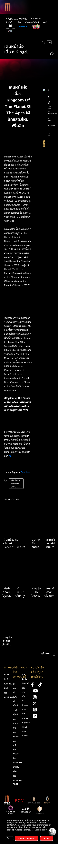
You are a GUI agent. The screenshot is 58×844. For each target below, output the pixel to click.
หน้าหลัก (9, 18)
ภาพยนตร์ (22, 18)
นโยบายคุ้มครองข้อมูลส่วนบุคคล (26, 727)
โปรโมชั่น (9, 22)
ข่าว (19, 22)
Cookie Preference (26, 838)
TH (10, 838)
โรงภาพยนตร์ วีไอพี (17, 780)
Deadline (25, 472)
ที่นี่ (10, 455)
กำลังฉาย (6, 676)
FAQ (45, 22)
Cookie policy (40, 829)
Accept (47, 838)
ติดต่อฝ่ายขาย (25, 709)
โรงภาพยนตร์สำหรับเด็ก (17, 765)
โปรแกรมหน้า (8, 685)
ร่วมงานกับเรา (23, 694)
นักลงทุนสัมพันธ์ (32, 22)
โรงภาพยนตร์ (36, 18)
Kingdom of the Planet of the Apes (15, 483)
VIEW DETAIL (44, 143)
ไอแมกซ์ (15, 688)
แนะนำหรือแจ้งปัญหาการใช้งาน (37, 672)
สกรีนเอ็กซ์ (15, 712)
